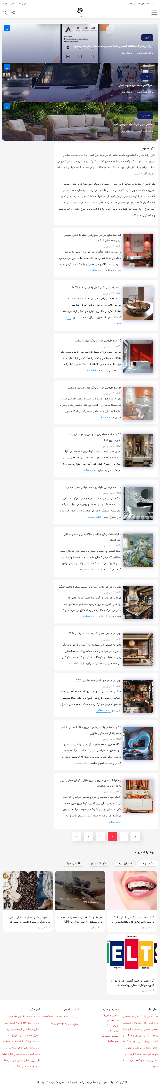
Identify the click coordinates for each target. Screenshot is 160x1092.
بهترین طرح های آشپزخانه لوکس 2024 (98, 680)
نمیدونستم (113, 1020)
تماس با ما (113, 1031)
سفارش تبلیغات (110, 1036)
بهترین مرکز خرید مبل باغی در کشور (133, 124)
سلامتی (146, 76)
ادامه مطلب (97, 270)
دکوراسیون (145, 115)
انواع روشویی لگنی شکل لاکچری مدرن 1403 (96, 287)
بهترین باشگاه (111, 1026)
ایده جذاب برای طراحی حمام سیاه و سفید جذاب (94, 487)
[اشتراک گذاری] (13, 13)
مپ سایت (113, 1041)
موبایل (147, 37)
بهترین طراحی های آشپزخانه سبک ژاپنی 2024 (94, 633)
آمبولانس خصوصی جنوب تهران (136, 85)
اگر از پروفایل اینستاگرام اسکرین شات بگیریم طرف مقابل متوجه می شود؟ (113, 46)
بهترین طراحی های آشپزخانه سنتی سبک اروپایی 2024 (90, 587)
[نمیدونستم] (80, 12)
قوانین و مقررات (110, 1015)
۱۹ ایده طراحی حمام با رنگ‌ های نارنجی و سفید (94, 388)
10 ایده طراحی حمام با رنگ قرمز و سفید (98, 341)
